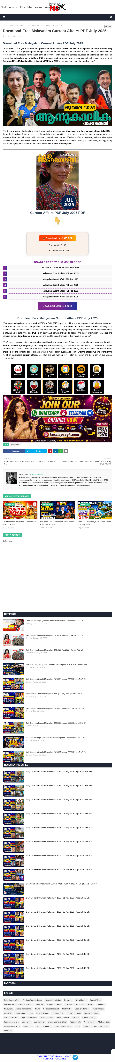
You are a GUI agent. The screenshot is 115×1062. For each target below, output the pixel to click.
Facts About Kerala (11, 1022)
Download (13, 26)
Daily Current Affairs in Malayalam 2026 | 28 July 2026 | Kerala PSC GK (57, 940)
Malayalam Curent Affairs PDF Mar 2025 (60, 285)
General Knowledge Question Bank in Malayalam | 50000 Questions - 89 (55, 621)
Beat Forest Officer (82, 1009)
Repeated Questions (12, 1026)
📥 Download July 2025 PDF (57, 238)
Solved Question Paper (63, 1026)
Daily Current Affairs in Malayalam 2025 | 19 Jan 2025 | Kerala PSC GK (54, 635)
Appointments (75, 1022)
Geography (80, 1005)
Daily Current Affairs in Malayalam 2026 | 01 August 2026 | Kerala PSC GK (56, 679)
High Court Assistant (29, 1018)
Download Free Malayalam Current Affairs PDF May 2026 (94, 523)
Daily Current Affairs (11, 1000)
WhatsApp (8, 1031)
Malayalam (8, 1009)
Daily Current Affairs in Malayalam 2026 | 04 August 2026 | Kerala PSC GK (59, 827)
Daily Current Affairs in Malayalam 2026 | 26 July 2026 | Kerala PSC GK (57, 968)
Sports (77, 1026)
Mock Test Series (42, 1013)
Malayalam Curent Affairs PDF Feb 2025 (60, 290)
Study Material (81, 1000)
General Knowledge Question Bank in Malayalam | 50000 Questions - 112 (55, 738)
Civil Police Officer (11, 1018)
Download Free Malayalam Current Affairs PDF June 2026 (19, 523)
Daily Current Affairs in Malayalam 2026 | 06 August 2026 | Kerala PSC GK (59, 799)
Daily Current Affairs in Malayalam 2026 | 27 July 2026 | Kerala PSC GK (57, 954)
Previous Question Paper (32, 1000)
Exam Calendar (63, 1018)
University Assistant (25, 1005)
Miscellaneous (98, 1009)
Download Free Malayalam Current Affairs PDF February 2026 (57, 523)
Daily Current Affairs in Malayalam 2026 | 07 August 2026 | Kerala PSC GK (56, 752)
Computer (101, 1005)
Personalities (9, 1005)
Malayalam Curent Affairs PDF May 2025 (61, 273)
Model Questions (47, 1018)
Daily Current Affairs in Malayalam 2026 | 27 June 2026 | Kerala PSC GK (55, 708)
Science (50, 1005)
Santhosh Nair (36, 474)
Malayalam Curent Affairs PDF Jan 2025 (60, 296)
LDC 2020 (8, 1013)
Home (5, 26)
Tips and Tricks (58, 1013)
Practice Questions (91, 1013)
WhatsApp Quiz (104, 1022)
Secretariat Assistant (51, 1009)
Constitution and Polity (24, 1013)
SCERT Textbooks (43, 1026)
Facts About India (74, 1013)
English (91, 1005)
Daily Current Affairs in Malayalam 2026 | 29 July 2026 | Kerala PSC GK (57, 926)
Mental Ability (89, 1022)
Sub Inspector (39, 1022)
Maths (37, 1009)
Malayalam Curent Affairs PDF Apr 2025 (60, 279)
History (59, 1005)
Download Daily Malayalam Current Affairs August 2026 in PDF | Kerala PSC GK (58, 665)
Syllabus (75, 1018)
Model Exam (28, 1026)
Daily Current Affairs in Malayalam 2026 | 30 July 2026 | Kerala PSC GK (57, 912)
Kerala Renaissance (24, 1009)
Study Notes (67, 1009)
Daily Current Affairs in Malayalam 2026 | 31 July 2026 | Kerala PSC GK (55, 694)
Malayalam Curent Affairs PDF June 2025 (60, 267)
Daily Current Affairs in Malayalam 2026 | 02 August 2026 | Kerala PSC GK (59, 856)
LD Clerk (68, 1005)
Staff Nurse (26, 1022)
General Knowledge (53, 1000)
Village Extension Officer (57, 1022)
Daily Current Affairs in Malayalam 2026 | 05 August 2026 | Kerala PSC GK (59, 813)
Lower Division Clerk (101, 1026)
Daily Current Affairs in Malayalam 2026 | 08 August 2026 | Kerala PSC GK (56, 723)
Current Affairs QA (89, 1018)
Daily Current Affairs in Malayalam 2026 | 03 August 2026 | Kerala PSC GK (59, 841)
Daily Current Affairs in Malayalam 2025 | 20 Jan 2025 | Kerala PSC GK (54, 650)
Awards (86, 1026)
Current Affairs (95, 1000)
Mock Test (39, 1005)
